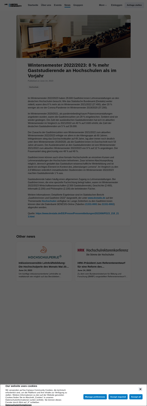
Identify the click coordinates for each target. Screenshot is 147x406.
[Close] (140, 389)
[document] (73, 395)
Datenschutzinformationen (18, 405)
